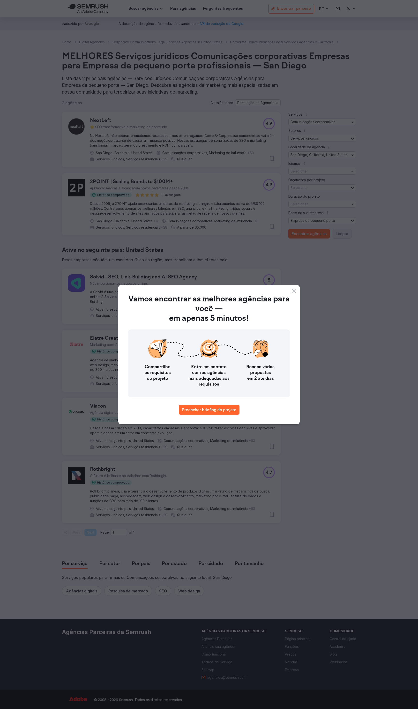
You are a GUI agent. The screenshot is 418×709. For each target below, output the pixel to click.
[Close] (294, 291)
